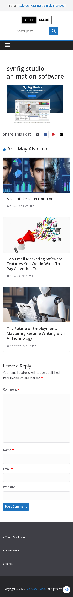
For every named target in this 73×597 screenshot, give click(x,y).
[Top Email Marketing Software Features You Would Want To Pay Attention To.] (36, 220)
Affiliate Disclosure (14, 537)
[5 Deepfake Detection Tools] (36, 160)
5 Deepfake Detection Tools (31, 198)
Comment (11, 389)
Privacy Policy (11, 550)
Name (8, 450)
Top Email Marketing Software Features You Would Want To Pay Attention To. (34, 263)
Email (8, 469)
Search (53, 31)
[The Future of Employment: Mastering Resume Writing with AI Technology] (36, 290)
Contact (8, 563)
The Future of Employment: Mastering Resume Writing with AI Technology (36, 333)
